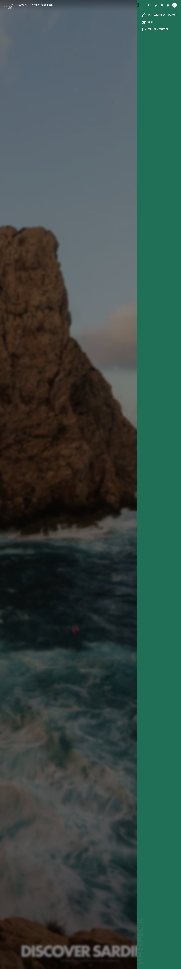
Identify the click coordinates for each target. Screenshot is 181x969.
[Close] (138, 17)
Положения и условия (113, 54)
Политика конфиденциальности (108, 57)
